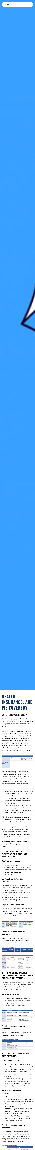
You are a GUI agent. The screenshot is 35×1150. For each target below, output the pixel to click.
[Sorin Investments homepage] (7, 4)
